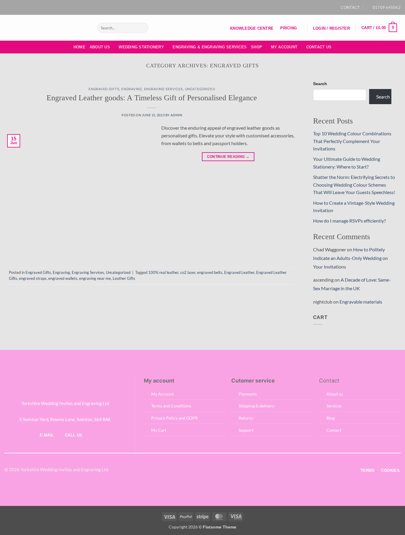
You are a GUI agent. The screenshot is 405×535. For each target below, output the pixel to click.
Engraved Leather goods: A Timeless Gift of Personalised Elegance (152, 97)
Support (246, 430)
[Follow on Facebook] (194, 7)
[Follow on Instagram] (199, 7)
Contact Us (319, 47)
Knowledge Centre (251, 28)
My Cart (158, 430)
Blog (330, 417)
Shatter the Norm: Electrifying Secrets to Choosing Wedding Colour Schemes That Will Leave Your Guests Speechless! (354, 184)
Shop (256, 47)
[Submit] (142, 28)
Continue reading (228, 157)
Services (334, 405)
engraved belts (209, 272)
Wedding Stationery (141, 47)
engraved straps (33, 278)
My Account (284, 47)
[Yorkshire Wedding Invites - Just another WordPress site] (46, 28)
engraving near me (95, 278)
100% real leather (163, 272)
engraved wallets (62, 278)
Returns (246, 417)
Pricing (288, 28)
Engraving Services (163, 89)
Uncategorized (200, 89)
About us (334, 393)
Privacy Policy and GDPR (174, 417)
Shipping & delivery (256, 405)
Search (320, 83)
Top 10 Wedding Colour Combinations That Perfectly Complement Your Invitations (352, 141)
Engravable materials (360, 301)
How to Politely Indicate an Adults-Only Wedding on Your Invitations (350, 258)
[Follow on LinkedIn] (217, 470)
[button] (331, 28)
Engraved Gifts (104, 89)
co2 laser (187, 272)
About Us (100, 47)
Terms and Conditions (171, 405)
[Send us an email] (205, 7)
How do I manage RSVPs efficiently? (349, 220)
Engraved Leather (239, 272)
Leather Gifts (124, 278)
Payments (248, 393)
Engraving (131, 89)
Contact (333, 430)
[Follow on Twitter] (195, 470)
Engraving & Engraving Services (210, 47)
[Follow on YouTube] (211, 7)
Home (79, 47)
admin (176, 115)
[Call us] (209, 470)
